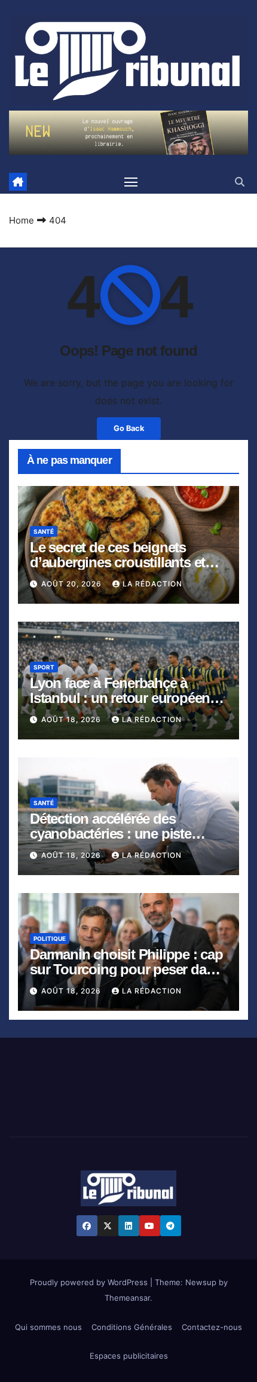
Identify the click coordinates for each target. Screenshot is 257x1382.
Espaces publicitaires (129, 1355)
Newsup (200, 1282)
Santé (43, 531)
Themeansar (127, 1297)
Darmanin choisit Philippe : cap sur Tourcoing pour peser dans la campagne (126, 969)
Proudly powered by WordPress (90, 1282)
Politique (49, 938)
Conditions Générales (131, 1327)
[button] (239, 182)
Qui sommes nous (48, 1327)
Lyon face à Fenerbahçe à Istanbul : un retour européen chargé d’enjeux (120, 698)
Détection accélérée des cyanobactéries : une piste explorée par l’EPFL (110, 834)
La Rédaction (152, 583)
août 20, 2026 (72, 583)
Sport (43, 667)
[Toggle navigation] (131, 181)
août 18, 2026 (72, 719)
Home (21, 220)
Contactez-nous (212, 1327)
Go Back (129, 428)
